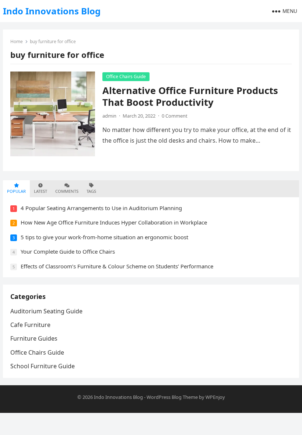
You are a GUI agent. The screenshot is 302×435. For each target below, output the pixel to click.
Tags (91, 191)
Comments (66, 191)
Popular (16, 191)
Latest (40, 191)
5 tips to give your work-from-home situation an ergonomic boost (104, 237)
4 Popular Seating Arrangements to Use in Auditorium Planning (101, 208)
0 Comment (174, 115)
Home (16, 41)
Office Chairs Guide (126, 76)
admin (109, 115)
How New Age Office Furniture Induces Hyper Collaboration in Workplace (114, 222)
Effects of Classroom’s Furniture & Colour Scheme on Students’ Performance (117, 266)
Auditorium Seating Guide (46, 311)
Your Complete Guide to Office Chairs (68, 251)
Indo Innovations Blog (52, 11)
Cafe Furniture (30, 325)
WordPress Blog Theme (172, 397)
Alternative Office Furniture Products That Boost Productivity (190, 96)
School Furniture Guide (42, 366)
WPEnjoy (215, 397)
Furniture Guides (33, 338)
